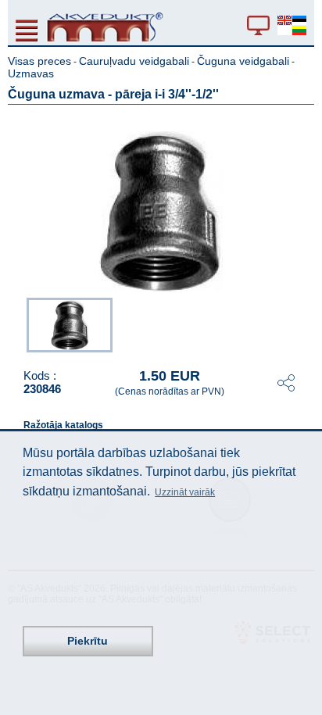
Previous (19, 323)
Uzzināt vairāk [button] (185, 492)
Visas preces (39, 61)
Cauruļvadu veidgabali (134, 61)
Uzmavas (31, 73)
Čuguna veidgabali (243, 61)
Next (303, 323)
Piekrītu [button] (87, 641)
